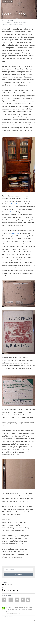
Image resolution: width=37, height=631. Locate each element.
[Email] (23, 600)
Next (3, 588)
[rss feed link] (28, 600)
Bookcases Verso (10, 590)
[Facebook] (4, 600)
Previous (4, 582)
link (10, 212)
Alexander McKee (17, 204)
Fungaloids (7, 584)
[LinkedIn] (17, 600)
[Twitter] (11, 600)
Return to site (8, 1)
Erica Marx (15, 233)
